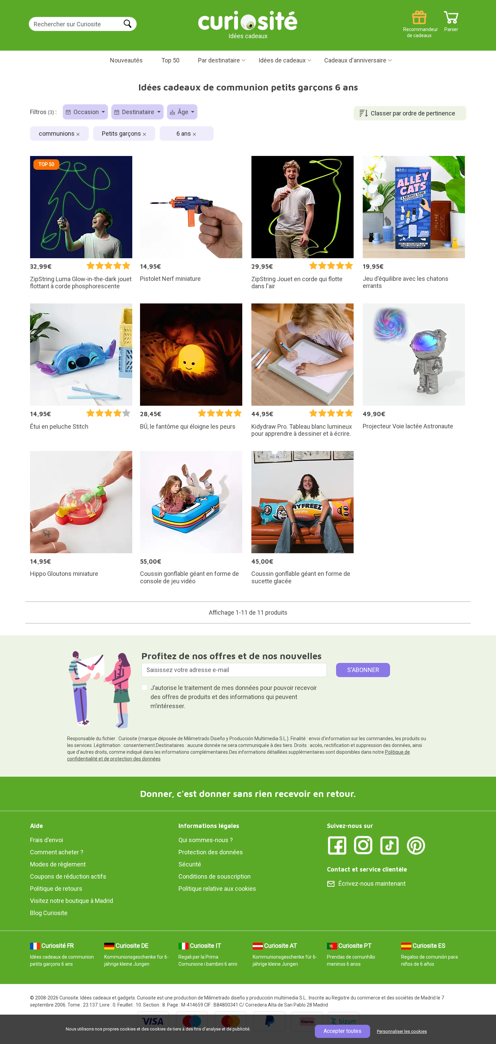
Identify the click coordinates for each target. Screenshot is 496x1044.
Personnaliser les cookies (402, 1031)
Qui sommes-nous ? (205, 840)
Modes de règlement (58, 864)
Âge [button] (183, 111)
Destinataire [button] (138, 111)
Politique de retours (56, 888)
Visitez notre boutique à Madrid (71, 900)
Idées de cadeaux (282, 60)
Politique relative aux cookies (217, 888)
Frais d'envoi (46, 840)
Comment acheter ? (56, 852)
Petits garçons (122, 133)
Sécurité (189, 864)
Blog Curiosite (48, 912)
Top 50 (170, 60)
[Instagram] (363, 845)
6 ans (184, 133)
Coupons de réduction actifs (68, 876)
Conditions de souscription (214, 876)
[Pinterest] (416, 845)
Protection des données (210, 852)
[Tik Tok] (390, 845)
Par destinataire (219, 60)
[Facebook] (337, 845)
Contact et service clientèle (367, 869)
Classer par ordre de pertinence (413, 113)
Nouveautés (126, 60)
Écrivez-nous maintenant (372, 883)
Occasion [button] (86, 111)
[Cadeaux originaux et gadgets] (248, 20)
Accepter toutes (342, 1031)
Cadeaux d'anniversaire (355, 60)
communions (57, 133)
